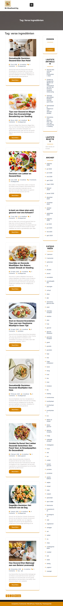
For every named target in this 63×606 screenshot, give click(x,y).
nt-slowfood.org (11, 8)
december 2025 (50, 198)
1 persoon (49, 254)
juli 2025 (49, 224)
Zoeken (50, 39)
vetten (48, 535)
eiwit (48, 307)
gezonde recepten (49, 337)
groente (49, 346)
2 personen (50, 258)
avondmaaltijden (50, 281)
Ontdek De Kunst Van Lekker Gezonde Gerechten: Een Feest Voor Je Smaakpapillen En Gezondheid (22, 446)
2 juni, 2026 (14, 180)
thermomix (50, 505)
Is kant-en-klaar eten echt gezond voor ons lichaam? (21, 211)
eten (48, 320)
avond (48, 273)
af (47, 266)
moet (48, 448)
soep (48, 490)
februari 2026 (49, 188)
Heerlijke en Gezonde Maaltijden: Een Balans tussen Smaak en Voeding (21, 265)
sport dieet (50, 501)
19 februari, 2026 (15, 394)
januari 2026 (50, 193)
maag (48, 435)
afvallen (49, 269)
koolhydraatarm (50, 405)
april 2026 (50, 180)
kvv (48, 416)
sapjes (48, 482)
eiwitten (49, 316)
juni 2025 (49, 228)
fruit (48, 324)
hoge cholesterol (50, 362)
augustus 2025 (49, 219)
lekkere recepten (49, 431)
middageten (50, 445)
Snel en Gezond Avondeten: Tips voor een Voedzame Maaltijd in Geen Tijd (22, 323)
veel (48, 520)
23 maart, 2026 (15, 271)
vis (47, 539)
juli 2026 (49, 169)
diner (48, 294)
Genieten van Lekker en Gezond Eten (20, 174)
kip (47, 390)
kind (48, 382)
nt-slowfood (23, 64)
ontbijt (48, 460)
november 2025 (50, 203)
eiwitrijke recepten (49, 311)
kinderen (49, 386)
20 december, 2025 (16, 569)
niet (48, 452)
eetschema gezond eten (50, 302)
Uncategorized (22, 66)
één (48, 298)
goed (48, 342)
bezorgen (49, 286)
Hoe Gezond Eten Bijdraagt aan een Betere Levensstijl (21, 564)
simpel (48, 486)
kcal (48, 374)
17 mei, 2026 (14, 216)
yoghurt (49, 567)
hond (48, 367)
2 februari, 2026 (15, 454)
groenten (49, 350)
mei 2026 (49, 176)
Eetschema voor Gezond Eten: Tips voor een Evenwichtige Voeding (50, 121)
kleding (49, 393)
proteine (49, 469)
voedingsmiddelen (50, 547)
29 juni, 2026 (14, 120)
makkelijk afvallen (49, 440)
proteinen (49, 473)
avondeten (20, 331)
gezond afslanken (49, 332)
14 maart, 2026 (15, 329)
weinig (48, 563)
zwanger (49, 571)
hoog (48, 370)
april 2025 (50, 235)
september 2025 (50, 214)
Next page (17, 596)
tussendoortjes (50, 509)
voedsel (49, 552)
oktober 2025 (49, 208)
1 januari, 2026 (15, 511)
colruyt (49, 290)
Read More (15, 80)
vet (48, 531)
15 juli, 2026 (14, 64)
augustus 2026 (49, 164)
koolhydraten (50, 411)
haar (48, 354)
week (48, 559)
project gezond (49, 464)
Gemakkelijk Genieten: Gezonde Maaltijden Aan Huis (20, 387)
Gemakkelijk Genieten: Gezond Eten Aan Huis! (20, 59)
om (48, 456)
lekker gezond (21, 456)
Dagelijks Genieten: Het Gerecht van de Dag (20, 506)
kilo (48, 378)
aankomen (50, 262)
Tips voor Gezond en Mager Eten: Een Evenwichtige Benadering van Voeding (22, 114)
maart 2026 (50, 184)
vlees (48, 543)
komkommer (50, 397)
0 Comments (32, 180)
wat (22, 571)
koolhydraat (50, 401)
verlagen (49, 527)
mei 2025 (49, 231)
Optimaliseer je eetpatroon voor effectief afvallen (50, 109)
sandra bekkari (49, 477)
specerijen (50, 497)
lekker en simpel (49, 420)
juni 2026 (49, 173)
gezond (49, 328)
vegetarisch (50, 523)
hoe (19, 571)
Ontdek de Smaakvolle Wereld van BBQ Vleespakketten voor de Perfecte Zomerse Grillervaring (50, 86)
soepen (49, 494)
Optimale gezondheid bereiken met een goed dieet (50, 99)
